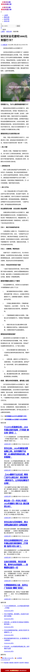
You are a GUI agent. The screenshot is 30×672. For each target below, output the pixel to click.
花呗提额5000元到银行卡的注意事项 (16, 419)
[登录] (1, 27)
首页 (6, 15)
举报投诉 (26, 662)
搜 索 (18, 26)
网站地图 (6, 662)
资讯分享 (6, 21)
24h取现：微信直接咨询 (15, 670)
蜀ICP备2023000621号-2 (8, 658)
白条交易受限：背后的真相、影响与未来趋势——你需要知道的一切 (16, 565)
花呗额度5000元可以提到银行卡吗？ (16, 416)
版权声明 (16, 662)
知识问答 (6, 19)
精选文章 (6, 17)
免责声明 (21, 662)
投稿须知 (11, 662)
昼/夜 (4, 29)
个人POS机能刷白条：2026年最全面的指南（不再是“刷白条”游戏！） (16, 430)
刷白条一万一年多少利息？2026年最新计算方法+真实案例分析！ (16, 504)
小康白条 (4, 44)
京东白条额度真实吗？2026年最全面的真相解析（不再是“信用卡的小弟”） (16, 543)
